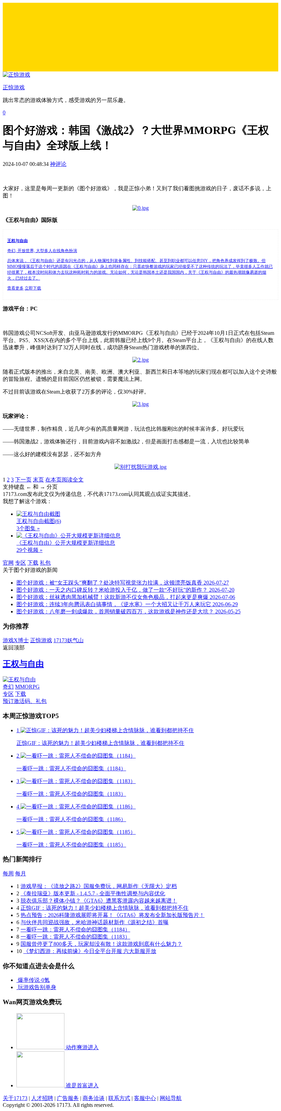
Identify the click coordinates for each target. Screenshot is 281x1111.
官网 (8, 563)
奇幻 (8, 687)
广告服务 (68, 1098)
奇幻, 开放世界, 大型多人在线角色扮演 (42, 250)
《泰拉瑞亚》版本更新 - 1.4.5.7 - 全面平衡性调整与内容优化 (93, 893)
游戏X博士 (16, 640)
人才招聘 (42, 1098)
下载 (32, 563)
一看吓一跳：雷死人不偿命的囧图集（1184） (75, 929)
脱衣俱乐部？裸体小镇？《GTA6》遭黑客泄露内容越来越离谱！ (99, 901)
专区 (20, 563)
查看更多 (15, 288)
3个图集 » (28, 528)
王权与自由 (23, 663)
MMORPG (27, 687)
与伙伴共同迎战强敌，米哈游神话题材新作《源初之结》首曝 (95, 922)
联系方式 (119, 1098)
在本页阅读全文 (64, 480)
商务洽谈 (94, 1098)
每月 (20, 873)
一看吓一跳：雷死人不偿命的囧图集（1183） (75, 937)
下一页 (23, 480)
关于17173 (15, 1098)
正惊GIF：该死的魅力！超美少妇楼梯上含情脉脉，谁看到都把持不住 (104, 908)
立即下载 (33, 288)
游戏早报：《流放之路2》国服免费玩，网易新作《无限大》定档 (99, 886)
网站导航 (171, 1098)
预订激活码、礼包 (25, 701)
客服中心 (145, 1098)
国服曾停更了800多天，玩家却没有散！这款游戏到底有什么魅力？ (101, 944)
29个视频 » (29, 550)
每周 (8, 873)
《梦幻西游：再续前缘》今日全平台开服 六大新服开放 (89, 951)
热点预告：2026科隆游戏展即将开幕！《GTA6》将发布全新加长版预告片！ (113, 915)
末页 (38, 480)
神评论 (58, 164)
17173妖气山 (68, 640)
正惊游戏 (41, 640)
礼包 (45, 563)
